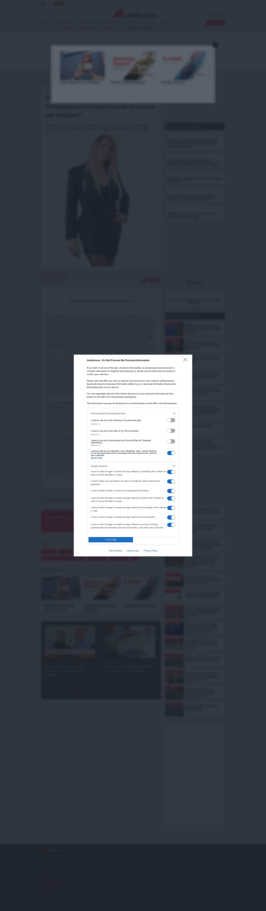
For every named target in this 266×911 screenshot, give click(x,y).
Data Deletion (115, 550)
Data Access (133, 550)
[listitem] (133, 413)
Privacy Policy (150, 550)
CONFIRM (111, 540)
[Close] (186, 360)
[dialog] (133, 455)
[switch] (171, 420)
